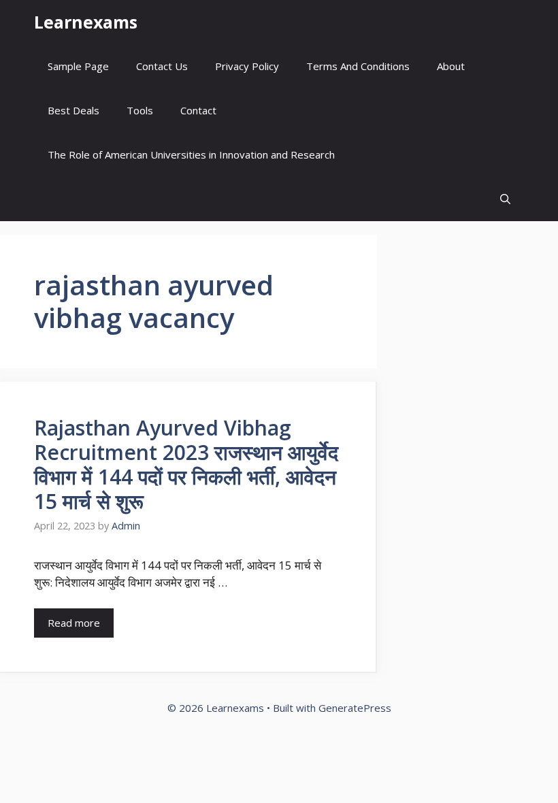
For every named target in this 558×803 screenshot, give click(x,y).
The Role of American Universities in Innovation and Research (191, 154)
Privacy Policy (247, 66)
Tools (140, 110)
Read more (74, 622)
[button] (505, 199)
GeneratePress (354, 708)
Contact (198, 110)
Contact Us (162, 66)
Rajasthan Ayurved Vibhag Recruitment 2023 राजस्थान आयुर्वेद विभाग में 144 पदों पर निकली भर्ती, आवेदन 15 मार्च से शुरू (186, 464)
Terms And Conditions (358, 66)
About (451, 66)
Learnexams (85, 21)
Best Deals (73, 110)
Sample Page (78, 66)
